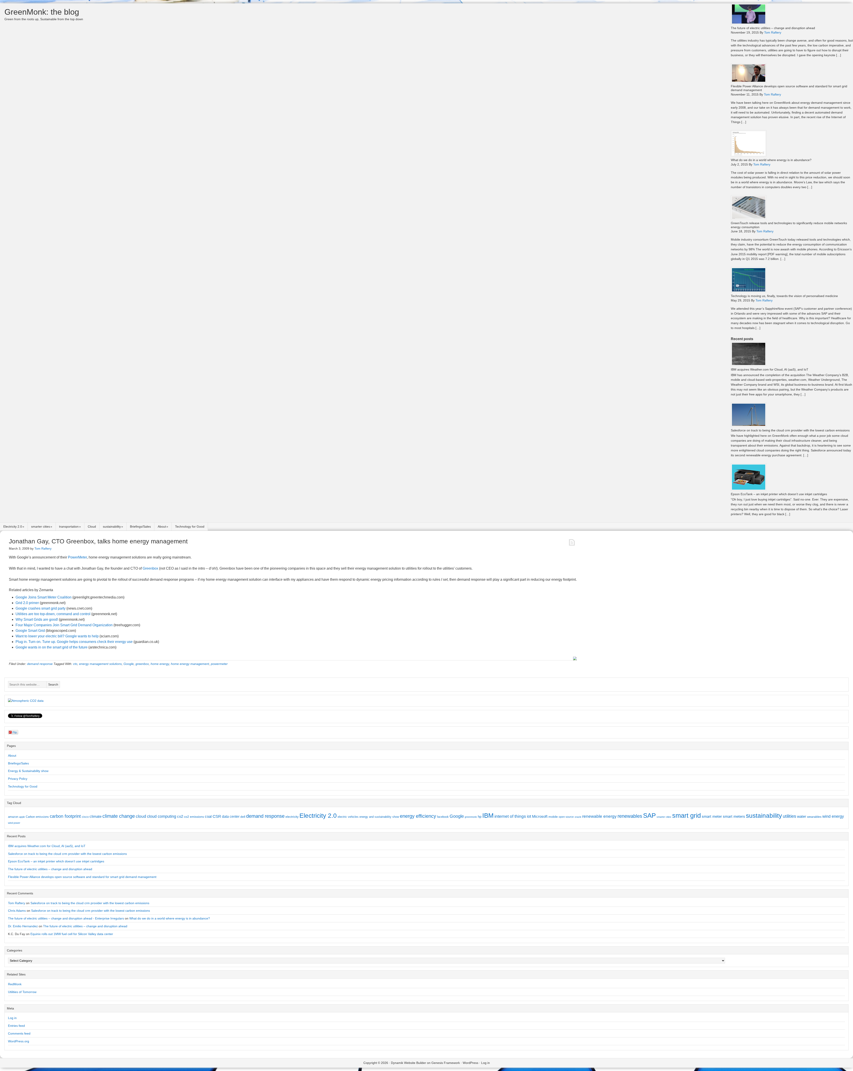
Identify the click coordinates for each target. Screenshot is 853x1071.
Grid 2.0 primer (27, 603)
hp (479, 816)
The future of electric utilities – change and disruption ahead (773, 28)
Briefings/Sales (140, 526)
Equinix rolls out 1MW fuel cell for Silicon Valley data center (71, 934)
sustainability (112, 526)
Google (129, 664)
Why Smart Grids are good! (37, 619)
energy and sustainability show (379, 816)
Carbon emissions (37, 816)
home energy (160, 664)
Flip (14, 732)
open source (566, 816)
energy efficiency (418, 816)
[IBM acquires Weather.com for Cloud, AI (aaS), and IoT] (748, 365)
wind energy (833, 816)
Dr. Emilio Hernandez (23, 926)
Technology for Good (189, 526)
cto (75, 664)
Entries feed (16, 1025)
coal (208, 816)
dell (242, 816)
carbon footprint (65, 816)
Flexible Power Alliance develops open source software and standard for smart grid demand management (82, 877)
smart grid (686, 815)
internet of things (510, 816)
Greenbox (150, 568)
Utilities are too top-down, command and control (53, 614)
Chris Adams (17, 910)
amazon (13, 816)
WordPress (470, 1063)
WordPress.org (18, 1041)
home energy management (190, 664)
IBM (488, 815)
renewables (630, 816)
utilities (789, 816)
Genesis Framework (445, 1063)
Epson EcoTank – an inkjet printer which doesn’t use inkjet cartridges (779, 494)
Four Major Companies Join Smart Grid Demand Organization (64, 625)
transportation (69, 526)
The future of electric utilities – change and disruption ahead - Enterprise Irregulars (66, 918)
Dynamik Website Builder (408, 1063)
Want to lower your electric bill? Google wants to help (57, 636)
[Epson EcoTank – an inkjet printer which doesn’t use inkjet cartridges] (748, 489)
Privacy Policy (17, 778)
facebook (443, 816)
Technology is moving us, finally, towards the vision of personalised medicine (784, 296)
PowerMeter (77, 557)
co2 (180, 816)
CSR (217, 816)
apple (22, 817)
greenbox (142, 664)
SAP (649, 815)
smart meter (712, 816)
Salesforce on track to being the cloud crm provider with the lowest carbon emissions (790, 430)
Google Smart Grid (30, 630)
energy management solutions (100, 664)
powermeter (219, 664)
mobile (553, 816)
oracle (578, 817)
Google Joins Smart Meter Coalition (44, 597)
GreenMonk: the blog (41, 11)
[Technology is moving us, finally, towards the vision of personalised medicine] (748, 291)
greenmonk (471, 817)
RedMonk (15, 984)
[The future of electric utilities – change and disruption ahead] (748, 23)
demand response (40, 664)
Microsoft (540, 816)
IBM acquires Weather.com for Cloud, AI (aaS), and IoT (769, 369)
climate (96, 816)
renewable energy (599, 816)
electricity (292, 816)
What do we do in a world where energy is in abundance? (771, 160)
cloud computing (161, 816)
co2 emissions (194, 816)
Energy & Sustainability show (28, 771)
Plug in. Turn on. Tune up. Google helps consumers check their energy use (74, 642)
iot (529, 816)
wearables (814, 816)
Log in (12, 1018)
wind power (14, 823)
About (162, 526)
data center (230, 816)
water (801, 816)
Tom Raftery (16, 903)
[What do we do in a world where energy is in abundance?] (748, 155)
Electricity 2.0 (12, 526)
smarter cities (40, 526)
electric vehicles (348, 816)
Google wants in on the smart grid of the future (52, 647)
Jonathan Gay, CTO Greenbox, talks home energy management (98, 541)
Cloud (92, 526)
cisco (85, 816)
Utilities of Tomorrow (22, 992)
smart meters (734, 816)
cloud (141, 816)
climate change (118, 816)
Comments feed (19, 1033)
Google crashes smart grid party (41, 608)
